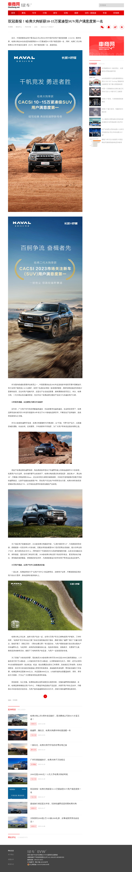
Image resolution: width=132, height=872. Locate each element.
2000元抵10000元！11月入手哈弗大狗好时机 (49, 774)
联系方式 (11, 864)
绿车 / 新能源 (90, 13)
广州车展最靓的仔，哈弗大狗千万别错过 (47, 760)
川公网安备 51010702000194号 (39, 864)
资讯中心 (19, 27)
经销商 (116, 13)
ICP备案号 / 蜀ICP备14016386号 (37, 862)
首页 (13, 13)
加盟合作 (11, 859)
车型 (105, 13)
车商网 (10, 27)
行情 (45, 13)
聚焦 (24, 13)
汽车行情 (28, 27)
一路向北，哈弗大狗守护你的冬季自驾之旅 (48, 745)
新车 (55, 13)
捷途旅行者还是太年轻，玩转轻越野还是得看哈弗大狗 (53, 804)
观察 (76, 13)
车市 (34, 13)
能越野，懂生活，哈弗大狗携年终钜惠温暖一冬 (50, 730)
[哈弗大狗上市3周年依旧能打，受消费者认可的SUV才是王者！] (17, 725)
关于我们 (11, 854)
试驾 (66, 13)
